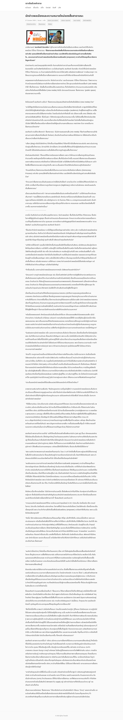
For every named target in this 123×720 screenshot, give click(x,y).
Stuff (54, 7)
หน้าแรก (28, 7)
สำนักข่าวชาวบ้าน (31, 24)
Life (59, 7)
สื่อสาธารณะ (42, 24)
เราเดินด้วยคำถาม (33, 3)
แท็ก (42, 7)
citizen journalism (53, 20)
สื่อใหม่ (50, 24)
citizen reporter (65, 20)
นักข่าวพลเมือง (87, 20)
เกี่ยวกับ (36, 7)
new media (77, 20)
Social (48, 7)
